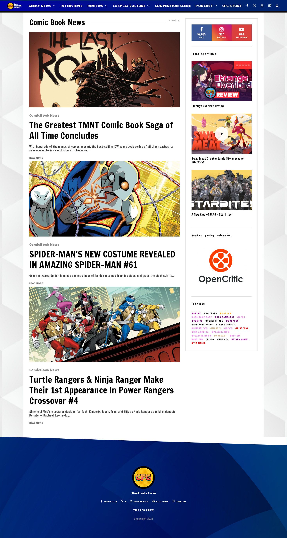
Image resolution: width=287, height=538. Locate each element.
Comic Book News (44, 115)
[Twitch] (270, 6)
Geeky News (40, 5)
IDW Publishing (203, 324)
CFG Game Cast (202, 317)
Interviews (72, 5)
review (236, 336)
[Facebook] (247, 6)
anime (197, 313)
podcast (221, 336)
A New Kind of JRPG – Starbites (212, 214)
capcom (227, 313)
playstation (221, 332)
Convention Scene (173, 5)
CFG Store (232, 5)
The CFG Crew (143, 509)
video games (241, 339)
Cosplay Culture (129, 5)
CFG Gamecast (225, 317)
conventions (215, 321)
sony (211, 339)
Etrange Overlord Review (208, 106)
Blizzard (211, 313)
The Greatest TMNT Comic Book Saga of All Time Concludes (101, 130)
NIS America (201, 332)
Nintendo (243, 328)
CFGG (242, 317)
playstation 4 (202, 336)
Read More (36, 157)
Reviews (95, 5)
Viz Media (199, 343)
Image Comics (226, 324)
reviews (198, 339)
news (229, 328)
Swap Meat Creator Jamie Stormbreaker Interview (218, 160)
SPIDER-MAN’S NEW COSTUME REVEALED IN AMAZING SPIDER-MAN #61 (102, 259)
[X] (254, 6)
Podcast (204, 5)
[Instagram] (262, 6)
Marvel (216, 328)
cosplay (233, 321)
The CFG (224, 339)
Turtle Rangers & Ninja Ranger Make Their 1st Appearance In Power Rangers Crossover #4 (101, 390)
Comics (198, 321)
